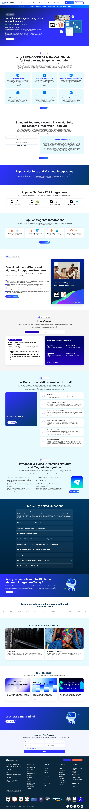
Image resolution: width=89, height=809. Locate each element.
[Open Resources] (59, 2)
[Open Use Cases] (53, 2)
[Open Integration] (37, 2)
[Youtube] (78, 806)
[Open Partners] (46, 2)
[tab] (21, 137)
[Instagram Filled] (82, 806)
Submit (44, 751)
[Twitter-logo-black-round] (71, 806)
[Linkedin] (74, 806)
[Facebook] (67, 806)
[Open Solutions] (31, 2)
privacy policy (33, 748)
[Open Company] (25, 2)
